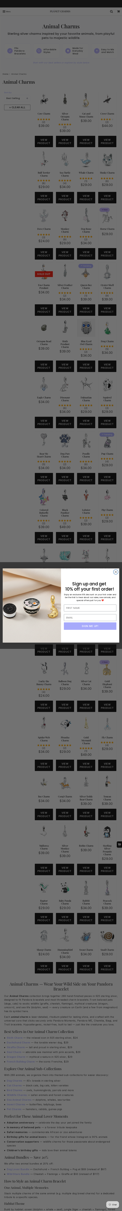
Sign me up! (90, 626)
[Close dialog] (115, 572)
